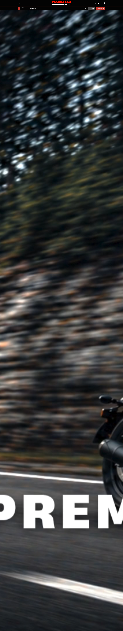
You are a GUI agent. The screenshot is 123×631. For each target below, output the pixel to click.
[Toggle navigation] (19, 3)
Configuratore (101, 8)
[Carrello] (98, 3)
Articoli (92, 8)
